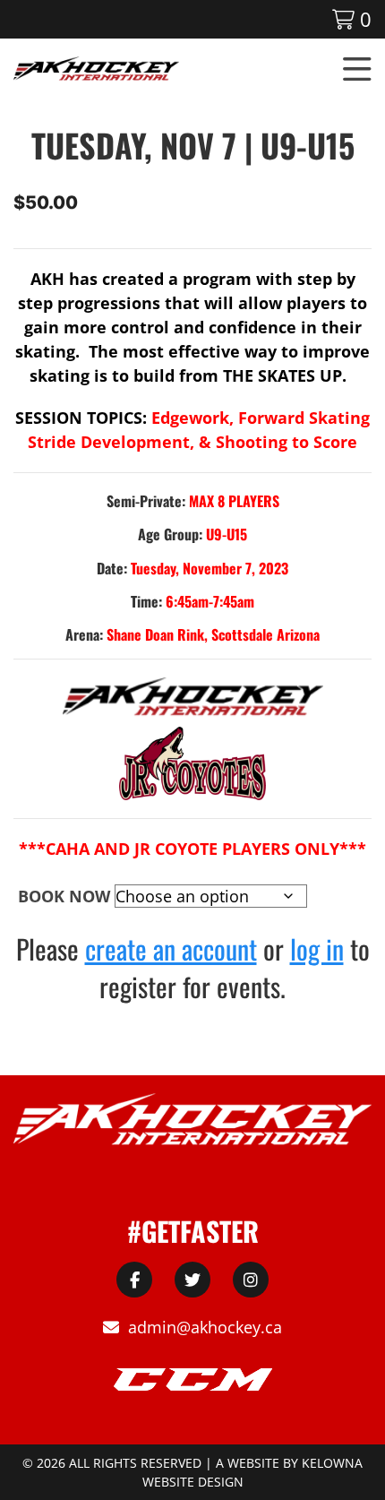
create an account (171, 948)
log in (317, 948)
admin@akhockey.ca (205, 1327)
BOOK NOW (64, 896)
